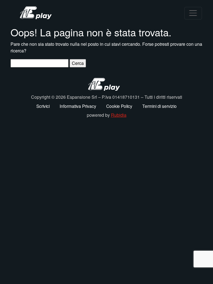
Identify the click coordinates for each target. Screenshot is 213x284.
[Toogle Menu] (193, 13)
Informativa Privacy (78, 106)
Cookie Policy (119, 106)
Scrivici (43, 106)
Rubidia (118, 115)
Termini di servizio (159, 106)
